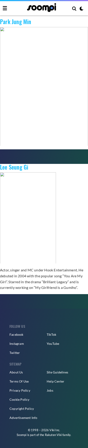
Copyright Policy (21, 408)
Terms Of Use (19, 381)
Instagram (16, 343)
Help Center (55, 381)
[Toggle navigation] (5, 8)
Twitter (14, 353)
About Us (16, 372)
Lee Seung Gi (14, 167)
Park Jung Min (15, 22)
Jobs (50, 390)
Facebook (16, 334)
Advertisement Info (23, 418)
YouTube (53, 343)
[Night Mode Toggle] (81, 9)
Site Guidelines (57, 372)
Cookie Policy (19, 399)
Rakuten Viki (53, 435)
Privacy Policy (19, 390)
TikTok (51, 334)
